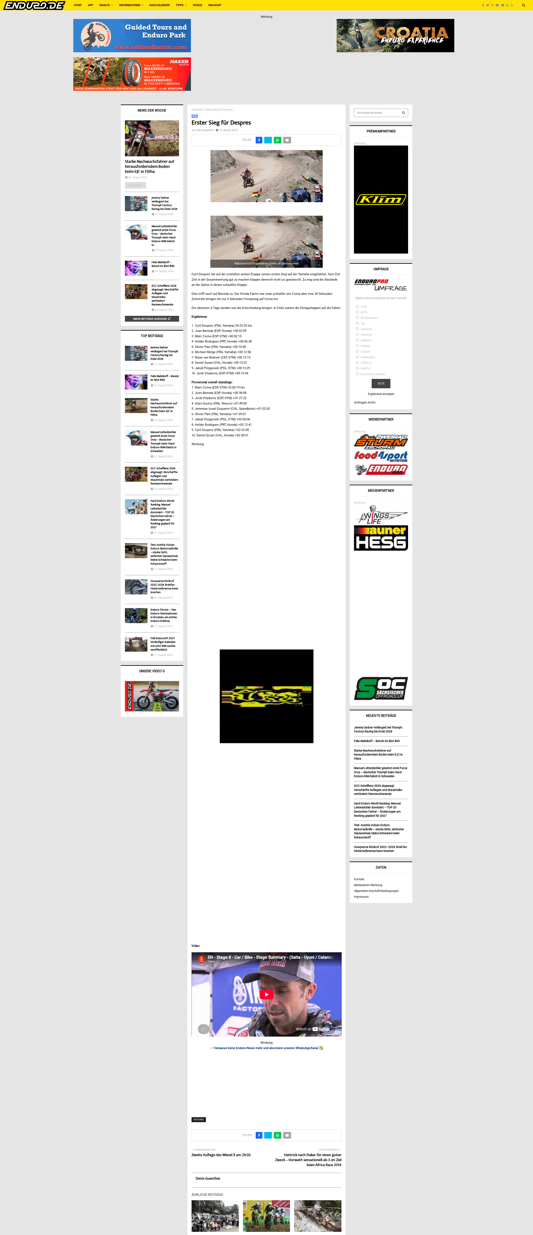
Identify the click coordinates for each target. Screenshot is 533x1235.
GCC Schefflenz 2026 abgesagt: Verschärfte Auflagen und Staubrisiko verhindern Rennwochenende (165, 295)
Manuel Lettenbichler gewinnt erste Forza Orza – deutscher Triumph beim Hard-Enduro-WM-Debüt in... (164, 235)
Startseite (197, 109)
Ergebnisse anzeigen (381, 394)
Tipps (179, 5)
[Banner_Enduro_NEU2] (132, 21)
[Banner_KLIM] (381, 252)
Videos (197, 5)
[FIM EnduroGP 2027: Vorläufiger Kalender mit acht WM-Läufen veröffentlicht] (136, 644)
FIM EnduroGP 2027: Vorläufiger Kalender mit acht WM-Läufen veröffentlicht (163, 644)
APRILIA (366, 363)
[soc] (381, 699)
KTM (364, 306)
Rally (195, 116)
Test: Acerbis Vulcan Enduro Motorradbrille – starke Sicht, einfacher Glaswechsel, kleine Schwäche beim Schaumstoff (164, 554)
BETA (364, 312)
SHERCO (366, 334)
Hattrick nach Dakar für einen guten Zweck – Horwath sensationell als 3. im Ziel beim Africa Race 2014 (308, 1160)
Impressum (361, 896)
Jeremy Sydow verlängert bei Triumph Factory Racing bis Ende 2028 (164, 203)
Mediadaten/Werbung (368, 885)
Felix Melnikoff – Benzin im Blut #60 (163, 264)
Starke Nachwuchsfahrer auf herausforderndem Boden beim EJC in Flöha (149, 167)
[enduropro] (381, 474)
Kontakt (359, 879)
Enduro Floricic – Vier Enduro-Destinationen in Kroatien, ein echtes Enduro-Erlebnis (164, 616)
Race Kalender (159, 5)
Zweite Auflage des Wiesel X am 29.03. (221, 1155)
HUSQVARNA (369, 318)
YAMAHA (366, 340)
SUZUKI (365, 351)
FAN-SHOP (214, 5)
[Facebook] (484, 5)
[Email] (503, 5)
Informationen (129, 5)
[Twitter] (488, 5)
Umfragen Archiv (365, 402)
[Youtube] (498, 5)
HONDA (366, 346)
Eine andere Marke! (373, 374)
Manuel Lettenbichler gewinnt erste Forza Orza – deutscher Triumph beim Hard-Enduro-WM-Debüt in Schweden (163, 441)
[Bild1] (395, 21)
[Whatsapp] (513, 5)
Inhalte (104, 5)
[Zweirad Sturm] (381, 448)
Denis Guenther (205, 130)
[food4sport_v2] (381, 462)
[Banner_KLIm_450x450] (267, 696)
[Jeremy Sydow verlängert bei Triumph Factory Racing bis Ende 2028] (136, 203)
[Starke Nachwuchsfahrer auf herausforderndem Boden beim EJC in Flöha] (152, 138)
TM (363, 323)
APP (90, 5)
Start (78, 5)
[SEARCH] (403, 113)
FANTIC (365, 368)
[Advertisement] (267, 1081)
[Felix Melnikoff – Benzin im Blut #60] (136, 268)
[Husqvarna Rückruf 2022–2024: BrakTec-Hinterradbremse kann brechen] (136, 586)
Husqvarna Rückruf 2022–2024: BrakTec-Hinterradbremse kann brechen (164, 587)
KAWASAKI (368, 357)
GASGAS (366, 329)
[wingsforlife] (381, 522)
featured (199, 1119)
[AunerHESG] (381, 549)
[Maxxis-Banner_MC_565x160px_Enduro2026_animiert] (132, 60)
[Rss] (508, 5)
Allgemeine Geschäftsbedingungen (376, 891)
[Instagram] (493, 5)
